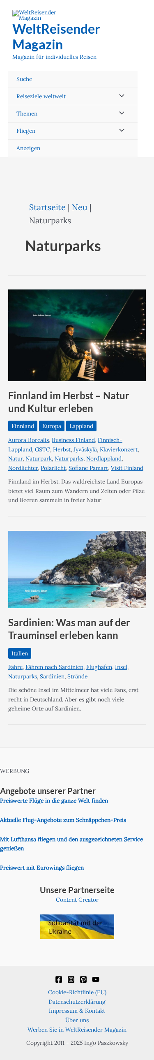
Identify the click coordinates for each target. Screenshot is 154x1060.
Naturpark (38, 458)
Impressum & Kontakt (77, 1010)
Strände (77, 676)
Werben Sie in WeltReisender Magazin (77, 1029)
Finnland (22, 426)
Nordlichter (23, 468)
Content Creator (77, 899)
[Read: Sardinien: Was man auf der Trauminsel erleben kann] (77, 568)
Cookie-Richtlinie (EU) (77, 992)
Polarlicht (53, 468)
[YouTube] (95, 979)
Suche (24, 79)
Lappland (81, 426)
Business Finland (73, 440)
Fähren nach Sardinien (54, 667)
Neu (79, 207)
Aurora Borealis (28, 440)
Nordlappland (104, 458)
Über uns (77, 1020)
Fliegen (25, 130)
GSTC (42, 449)
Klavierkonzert (119, 449)
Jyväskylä (85, 449)
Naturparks (69, 458)
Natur (15, 458)
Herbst (62, 449)
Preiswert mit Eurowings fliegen (42, 867)
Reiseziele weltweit (41, 96)
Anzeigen (28, 148)
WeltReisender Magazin (56, 36)
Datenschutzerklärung (77, 1001)
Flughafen (99, 667)
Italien (19, 653)
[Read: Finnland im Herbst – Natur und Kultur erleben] (77, 334)
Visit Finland (127, 468)
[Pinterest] (83, 979)
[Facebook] (58, 979)
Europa (51, 426)
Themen (26, 113)
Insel (121, 667)
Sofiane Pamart (88, 468)
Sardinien (52, 676)
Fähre (15, 667)
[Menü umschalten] (119, 96)
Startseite (47, 207)
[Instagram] (71, 979)
